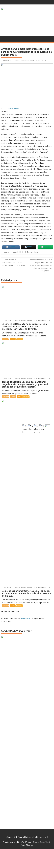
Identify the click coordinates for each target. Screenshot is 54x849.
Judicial (13, 397)
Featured (6, 339)
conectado (25, 618)
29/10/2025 (7, 588)
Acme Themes (27, 845)
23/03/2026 (7, 321)
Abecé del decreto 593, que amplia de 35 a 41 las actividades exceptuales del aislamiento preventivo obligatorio (41, 265)
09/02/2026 (7, 379)
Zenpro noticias (32, 252)
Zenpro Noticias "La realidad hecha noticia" (30, 61)
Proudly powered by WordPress (17, 842)
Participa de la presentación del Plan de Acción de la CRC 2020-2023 (13, 263)
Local (12, 339)
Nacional (6, 252)
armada (15, 252)
